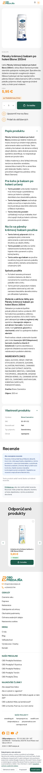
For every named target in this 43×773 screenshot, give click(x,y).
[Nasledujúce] (40, 543)
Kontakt (5, 648)
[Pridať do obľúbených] (33, 521)
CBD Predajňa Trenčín (10, 672)
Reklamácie (6, 605)
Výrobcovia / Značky (10, 644)
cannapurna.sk (21, 725)
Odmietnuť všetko (9, 770)
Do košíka (23, 562)
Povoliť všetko (35, 770)
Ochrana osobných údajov (12, 617)
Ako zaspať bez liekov (10, 687)
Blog (3, 636)
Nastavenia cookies (9, 621)
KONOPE (5, 52)
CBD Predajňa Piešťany (11, 668)
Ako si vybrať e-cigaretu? (12, 691)
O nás (4, 632)
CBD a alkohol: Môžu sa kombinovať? (16, 702)
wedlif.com (35, 718)
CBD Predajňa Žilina (10, 677)
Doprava (5, 601)
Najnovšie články (12, 682)
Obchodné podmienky (11, 613)
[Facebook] (3, 733)
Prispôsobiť (23, 770)
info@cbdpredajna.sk (12, 584)
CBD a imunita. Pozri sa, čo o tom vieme (17, 706)
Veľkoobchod (7, 640)
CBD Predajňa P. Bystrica (12, 664)
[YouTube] (12, 733)
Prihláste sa (9, 487)
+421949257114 (9, 587)
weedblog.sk (9, 718)
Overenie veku (7, 597)
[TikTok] (16, 733)
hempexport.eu (22, 718)
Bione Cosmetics (27, 417)
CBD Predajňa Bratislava (11, 660)
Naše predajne (10, 656)
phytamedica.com (29, 722)
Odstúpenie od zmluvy (11, 609)
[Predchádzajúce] (3, 543)
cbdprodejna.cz (13, 722)
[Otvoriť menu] (38, 3)
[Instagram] (7, 733)
